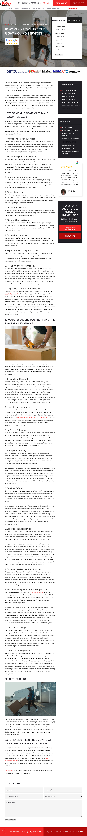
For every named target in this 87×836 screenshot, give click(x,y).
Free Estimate (72, 8)
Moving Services (20, 8)
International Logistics (70, 139)
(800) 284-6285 (61, 3)
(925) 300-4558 (78, 3)
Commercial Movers (69, 142)
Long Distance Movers (70, 130)
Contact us (61, 8)
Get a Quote (59, 55)
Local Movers (67, 127)
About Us (50, 8)
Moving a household (69, 100)
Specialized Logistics (36, 8)
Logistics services (68, 93)
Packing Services (68, 148)
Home (10, 8)
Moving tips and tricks (70, 103)
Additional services (69, 90)
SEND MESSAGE (10, 820)
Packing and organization (71, 106)
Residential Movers (69, 145)
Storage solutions (69, 109)
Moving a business (68, 96)
